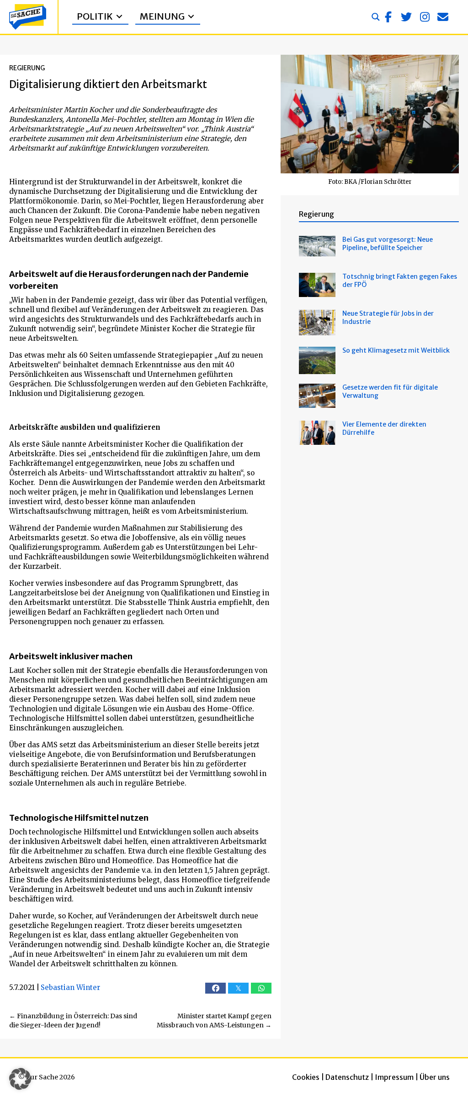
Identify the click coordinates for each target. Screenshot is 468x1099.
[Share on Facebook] (215, 988)
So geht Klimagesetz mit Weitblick (396, 350)
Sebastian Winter (70, 987)
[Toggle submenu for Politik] (119, 16)
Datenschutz (347, 1077)
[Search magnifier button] (376, 17)
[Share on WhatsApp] (261, 988)
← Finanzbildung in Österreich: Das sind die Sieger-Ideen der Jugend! (73, 1020)
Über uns (435, 1077)
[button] (388, 17)
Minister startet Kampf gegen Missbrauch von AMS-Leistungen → (214, 1020)
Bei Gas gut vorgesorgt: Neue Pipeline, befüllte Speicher (387, 243)
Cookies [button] (305, 1077)
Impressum (394, 1077)
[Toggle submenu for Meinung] (191, 16)
